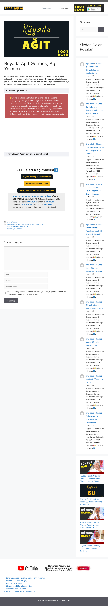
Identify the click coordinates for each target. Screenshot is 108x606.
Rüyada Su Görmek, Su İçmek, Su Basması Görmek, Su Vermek (91, 502)
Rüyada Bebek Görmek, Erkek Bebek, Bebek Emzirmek (90, 548)
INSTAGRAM (27, 204)
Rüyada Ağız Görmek (14, 229)
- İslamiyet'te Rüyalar (13, 583)
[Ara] (101, 29)
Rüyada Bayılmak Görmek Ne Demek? (94, 379)
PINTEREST (48, 204)
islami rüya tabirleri (28, 224)
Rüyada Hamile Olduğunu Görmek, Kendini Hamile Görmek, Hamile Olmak (90, 478)
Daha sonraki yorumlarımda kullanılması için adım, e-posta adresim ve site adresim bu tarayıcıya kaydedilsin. (36, 293)
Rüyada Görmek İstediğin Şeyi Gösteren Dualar (95, 305)
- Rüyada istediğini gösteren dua (18, 586)
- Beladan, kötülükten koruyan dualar (20, 591)
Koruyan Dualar (64, 8)
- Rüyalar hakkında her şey (15, 581)
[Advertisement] (37, 135)
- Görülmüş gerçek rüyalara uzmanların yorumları (24, 578)
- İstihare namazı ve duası (15, 589)
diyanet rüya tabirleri (14, 224)
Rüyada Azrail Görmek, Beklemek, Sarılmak (94, 268)
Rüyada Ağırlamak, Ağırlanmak (17, 226)
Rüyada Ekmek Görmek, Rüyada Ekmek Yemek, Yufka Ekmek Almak (90, 525)
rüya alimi (90, 64)
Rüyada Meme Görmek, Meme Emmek (94, 342)
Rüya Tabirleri (46, 8)
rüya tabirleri (40, 224)
